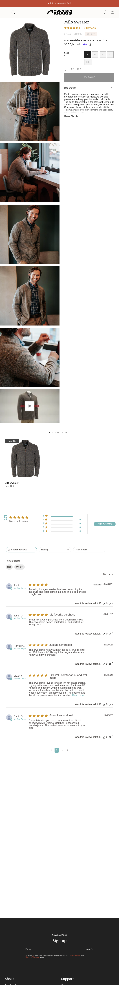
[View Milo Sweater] (30, 406)
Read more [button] (78, 695)
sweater (19, 567)
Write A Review (104, 524)
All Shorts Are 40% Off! (59, 3)
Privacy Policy (74, 955)
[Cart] (112, 12)
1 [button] (56, 750)
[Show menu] (6, 12)
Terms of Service (32, 957)
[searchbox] (21, 549)
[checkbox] (89, 549)
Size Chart (75, 69)
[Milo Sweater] (25, 458)
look (9, 567)
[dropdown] (55, 549)
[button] (51, 750)
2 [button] (62, 750)
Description (70, 88)
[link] (62, 532)
